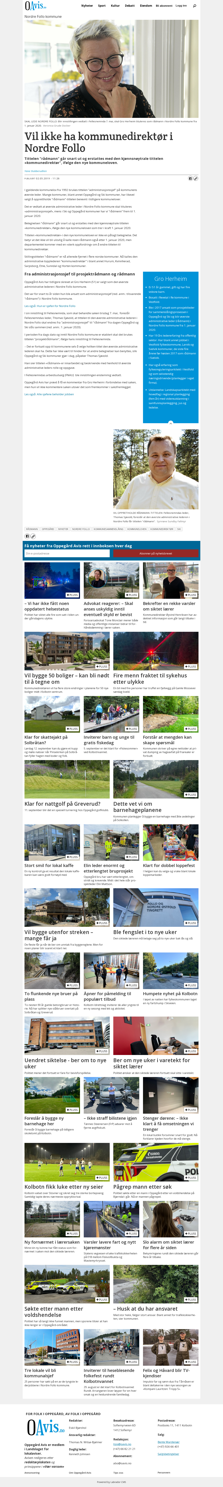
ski (179, 529)
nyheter (63, 529)
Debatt (130, 6)
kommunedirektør (162, 529)
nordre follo (81, 529)
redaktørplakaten (37, 1462)
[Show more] (170, 423)
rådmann (32, 529)
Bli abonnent (164, 6)
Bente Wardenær (169, 1442)
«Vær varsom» (53, 1466)
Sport (102, 6)
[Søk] (194, 5)
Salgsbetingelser (168, 1454)
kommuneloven (137, 529)
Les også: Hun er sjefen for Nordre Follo (49, 306)
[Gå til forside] (35, 5)
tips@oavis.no (122, 1444)
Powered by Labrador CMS (111, 1482)
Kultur (115, 6)
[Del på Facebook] (190, 178)
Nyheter (87, 6)
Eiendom (146, 6)
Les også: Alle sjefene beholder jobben (49, 394)
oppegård (48, 529)
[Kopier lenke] (195, 178)
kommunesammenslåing (108, 529)
